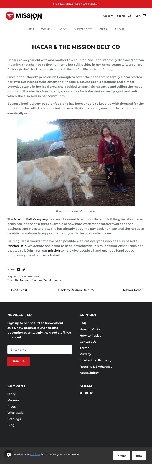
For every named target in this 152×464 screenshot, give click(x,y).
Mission (13, 400)
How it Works (90, 329)
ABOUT (119, 29)
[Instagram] (91, 393)
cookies (35, 454)
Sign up (18, 361)
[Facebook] (86, 393)
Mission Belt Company (31, 219)
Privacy (85, 354)
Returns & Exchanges (96, 366)
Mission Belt (16, 246)
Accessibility (89, 372)
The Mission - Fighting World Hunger (38, 280)
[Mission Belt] (24, 15)
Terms (84, 348)
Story (11, 394)
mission (54, 250)
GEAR (103, 29)
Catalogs (14, 419)
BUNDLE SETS (83, 29)
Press (11, 406)
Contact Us (88, 341)
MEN (31, 29)
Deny (139, 456)
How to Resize (90, 335)
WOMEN (46, 29)
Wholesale (15, 412)
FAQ (83, 323)
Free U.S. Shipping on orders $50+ (76, 4)
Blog (10, 425)
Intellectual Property (95, 360)
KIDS (63, 29)
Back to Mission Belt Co (76, 290)
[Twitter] (81, 393)
